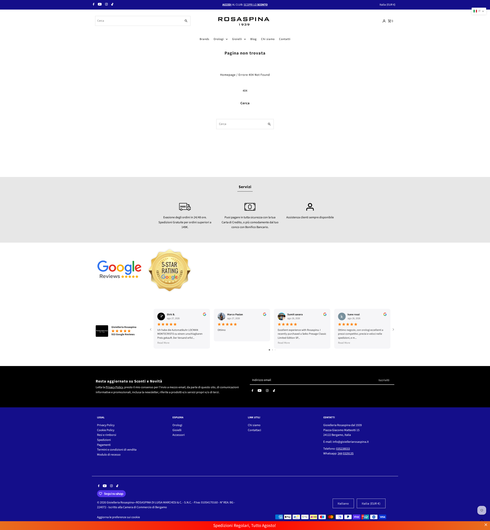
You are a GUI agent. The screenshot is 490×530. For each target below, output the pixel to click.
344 (340, 453)
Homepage (228, 75)
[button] (479, 11)
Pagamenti (104, 445)
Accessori (178, 435)
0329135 (348, 453)
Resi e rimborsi (106, 435)
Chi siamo (268, 39)
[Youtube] (99, 5)
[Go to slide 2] (272, 349)
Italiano (343, 503)
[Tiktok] (111, 5)
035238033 (343, 449)
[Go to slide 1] (269, 350)
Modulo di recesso (109, 455)
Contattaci (254, 430)
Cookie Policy (105, 430)
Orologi (219, 39)
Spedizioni (104, 440)
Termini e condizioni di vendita (116, 450)
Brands (204, 39)
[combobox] (138, 21)
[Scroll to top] (482, 520)
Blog (253, 39)
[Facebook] (93, 5)
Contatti (285, 39)
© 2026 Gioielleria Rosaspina (115, 502)
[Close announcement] (486, 524)
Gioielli (237, 39)
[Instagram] (106, 5)
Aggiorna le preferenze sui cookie (118, 517)
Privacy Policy (114, 387)
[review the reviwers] (204, 315)
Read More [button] (163, 343)
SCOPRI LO (256, 5)
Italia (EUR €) (387, 5)
